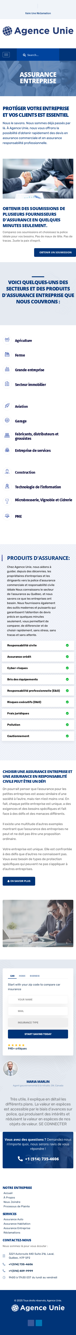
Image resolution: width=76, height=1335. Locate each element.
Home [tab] (22, 975)
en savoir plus (20, 881)
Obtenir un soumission (55, 252)
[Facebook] (35, 6)
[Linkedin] (41, 6)
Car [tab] (12, 975)
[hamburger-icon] (6, 54)
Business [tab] (35, 975)
